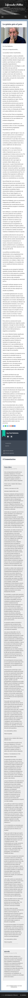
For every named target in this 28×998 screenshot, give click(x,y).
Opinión (7, 446)
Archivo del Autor (8, 436)
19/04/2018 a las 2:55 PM (10, 468)
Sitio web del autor (11, 436)
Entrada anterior (9, 450)
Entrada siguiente (9, 453)
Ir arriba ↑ (23, 995)
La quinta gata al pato (12, 24)
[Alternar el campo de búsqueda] (26, 17)
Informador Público (14, 5)
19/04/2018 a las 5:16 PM (10, 953)
